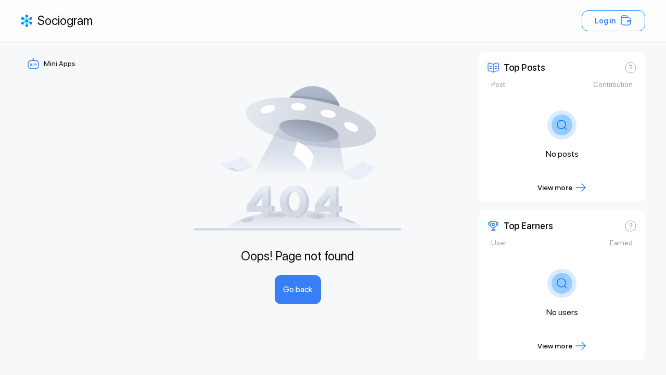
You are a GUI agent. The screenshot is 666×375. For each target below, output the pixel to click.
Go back (298, 289)
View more (554, 187)
